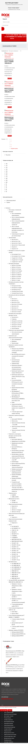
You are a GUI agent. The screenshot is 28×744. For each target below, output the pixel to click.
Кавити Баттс (15, 506)
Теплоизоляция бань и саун (10, 736)
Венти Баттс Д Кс (16, 302)
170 (6, 176)
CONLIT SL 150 (15, 530)
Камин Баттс (14, 522)
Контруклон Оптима (16, 285)
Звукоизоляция (12, 237)
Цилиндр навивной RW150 (17, 635)
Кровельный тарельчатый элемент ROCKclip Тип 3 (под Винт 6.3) (18, 376)
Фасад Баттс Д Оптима (17, 321)
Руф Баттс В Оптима (16, 265)
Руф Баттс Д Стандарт (17, 271)
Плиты (12, 58)
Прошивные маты (13, 561)
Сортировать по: (4, 50)
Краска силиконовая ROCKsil (18, 463)
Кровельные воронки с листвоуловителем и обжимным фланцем (17, 367)
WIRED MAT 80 (15, 576)
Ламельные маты (13, 493)
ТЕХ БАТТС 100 (15, 543)
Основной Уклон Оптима (17, 291)
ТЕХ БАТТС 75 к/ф (16, 560)
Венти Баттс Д (15, 300)
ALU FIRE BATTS (15, 526)
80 (6, 189)
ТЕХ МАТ (14, 500)
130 (6, 169)
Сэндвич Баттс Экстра (17, 261)
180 (6, 178)
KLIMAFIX (14, 495)
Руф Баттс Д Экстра (16, 272)
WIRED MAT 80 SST (16, 578)
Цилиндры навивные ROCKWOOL (16, 630)
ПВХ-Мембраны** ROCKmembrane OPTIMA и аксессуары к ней (17, 393)
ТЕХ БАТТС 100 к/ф (16, 545)
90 (6, 191)
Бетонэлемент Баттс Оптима (18, 256)
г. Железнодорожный (11, 200)
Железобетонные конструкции (10, 714)
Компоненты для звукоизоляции (16, 330)
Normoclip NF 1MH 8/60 (17, 419)
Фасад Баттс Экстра (16, 326)
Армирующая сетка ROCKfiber (18, 441)
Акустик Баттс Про (16, 241)
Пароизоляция (15, 343)
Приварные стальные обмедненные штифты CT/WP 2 (17, 591)
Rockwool (9, 58)
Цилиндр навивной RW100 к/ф (18, 634)
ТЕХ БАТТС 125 (15, 547)
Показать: (3, 139)
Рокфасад (14, 319)
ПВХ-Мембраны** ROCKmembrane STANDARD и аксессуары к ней (18, 398)
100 (6, 163)
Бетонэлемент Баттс (16, 254)
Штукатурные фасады (8, 723)
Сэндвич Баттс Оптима (17, 258)
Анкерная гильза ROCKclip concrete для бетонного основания (18, 350)
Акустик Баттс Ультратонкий (18, 245)
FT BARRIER (6, 58)
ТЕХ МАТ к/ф (14, 502)
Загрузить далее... (14, 148)
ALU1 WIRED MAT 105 (16, 567)
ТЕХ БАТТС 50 (15, 554)
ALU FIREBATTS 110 (16, 528)
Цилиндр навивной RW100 (17, 632)
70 (6, 188)
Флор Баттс (14, 247)
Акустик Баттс (15, 239)
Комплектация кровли (8, 725)
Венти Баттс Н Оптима (17, 310)
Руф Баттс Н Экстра (16, 278)
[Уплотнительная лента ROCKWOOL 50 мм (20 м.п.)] (15, 647)
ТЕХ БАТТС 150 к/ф (16, 552)
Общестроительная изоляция (15, 504)
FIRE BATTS (14, 532)
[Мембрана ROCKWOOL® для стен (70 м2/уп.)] (15, 661)
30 (6, 184)
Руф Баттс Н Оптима (16, 276)
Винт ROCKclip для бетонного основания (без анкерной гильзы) (18, 356)
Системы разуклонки (8, 719)
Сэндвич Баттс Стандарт (17, 260)
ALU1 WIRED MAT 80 (16, 569)
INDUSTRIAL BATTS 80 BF (17, 541)
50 (6, 186)
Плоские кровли (15, 35)
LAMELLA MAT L (15, 497)
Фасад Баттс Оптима (16, 324)
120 (6, 167)
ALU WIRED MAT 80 (16, 565)
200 (6, 182)
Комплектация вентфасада (9, 727)
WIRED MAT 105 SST (16, 572)
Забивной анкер (15, 363)
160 (6, 175)
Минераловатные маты (14, 498)
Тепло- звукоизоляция (8, 712)
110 (6, 165)
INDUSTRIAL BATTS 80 (16, 539)
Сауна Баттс (14, 517)
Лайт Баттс (14, 508)
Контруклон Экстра (16, 289)
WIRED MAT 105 (15, 571)
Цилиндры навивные (8, 742)
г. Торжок (8, 202)
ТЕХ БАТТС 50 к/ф (16, 556)
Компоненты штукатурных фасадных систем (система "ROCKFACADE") (15, 435)
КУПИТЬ (10, 78)
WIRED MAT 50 (15, 574)
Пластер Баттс (15, 317)
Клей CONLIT (14, 611)
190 (6, 180)
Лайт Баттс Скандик (16, 510)
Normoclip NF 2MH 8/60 (17, 439)
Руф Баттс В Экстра (16, 267)
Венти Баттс (14, 298)
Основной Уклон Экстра (17, 293)
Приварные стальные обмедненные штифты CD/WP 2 (17, 585)
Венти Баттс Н (15, 308)
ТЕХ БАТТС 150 (15, 550)
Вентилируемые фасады (9, 721)
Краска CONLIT (15, 613)
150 (6, 173)
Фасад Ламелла (15, 328)
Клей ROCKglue (15, 461)
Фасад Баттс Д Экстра (17, 322)
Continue (10, 710)
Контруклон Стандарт (17, 287)
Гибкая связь (15, 421)
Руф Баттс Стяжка (16, 280)
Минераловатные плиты (9, 732)
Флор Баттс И (15, 248)
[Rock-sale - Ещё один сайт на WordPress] (5, 15)
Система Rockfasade (8, 729)
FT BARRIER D (15, 537)
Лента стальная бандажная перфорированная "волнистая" (18, 222)
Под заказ (8, 155)
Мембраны (14, 341)
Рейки (13, 402)
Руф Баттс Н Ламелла (16, 274)
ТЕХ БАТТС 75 (15, 558)
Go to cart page (4, 710)
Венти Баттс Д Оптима (17, 304)
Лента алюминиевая (16, 339)
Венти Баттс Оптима (16, 311)
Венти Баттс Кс (15, 306)
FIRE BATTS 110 (15, 534)
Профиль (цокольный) (17, 469)
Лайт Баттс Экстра (16, 511)
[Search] (2, 29)
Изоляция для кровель (14, 263)
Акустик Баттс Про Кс (17, 243)
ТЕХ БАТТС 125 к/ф (16, 548)
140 (6, 171)
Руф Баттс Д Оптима (16, 269)
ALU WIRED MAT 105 (16, 563)
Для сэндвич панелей (12, 36)
